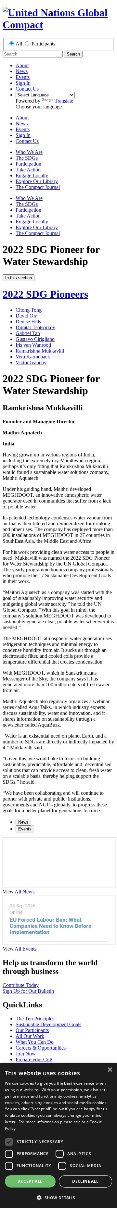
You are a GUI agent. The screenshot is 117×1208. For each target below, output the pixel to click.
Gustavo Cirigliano (35, 339)
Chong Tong (29, 310)
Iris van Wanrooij (33, 345)
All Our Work (30, 1036)
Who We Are (29, 152)
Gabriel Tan (28, 333)
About (22, 65)
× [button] (109, 1069)
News (22, 71)
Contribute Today (21, 985)
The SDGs (27, 158)
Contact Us (27, 89)
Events (23, 77)
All (19, 43)
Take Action (28, 169)
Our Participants (32, 1030)
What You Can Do (35, 1042)
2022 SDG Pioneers (45, 294)
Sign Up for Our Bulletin (28, 991)
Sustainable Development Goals (48, 1024)
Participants (43, 43)
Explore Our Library (37, 181)
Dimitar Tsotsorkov (35, 327)
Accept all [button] (30, 1181)
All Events (25, 949)
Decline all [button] (85, 1181)
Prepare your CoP (34, 1059)
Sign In (23, 83)
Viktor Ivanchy (31, 362)
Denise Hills (28, 321)
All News (24, 891)
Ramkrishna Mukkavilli (40, 351)
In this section (18, 277)
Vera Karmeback (33, 356)
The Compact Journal (38, 187)
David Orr (26, 315)
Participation (28, 164)
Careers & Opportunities (41, 1048)
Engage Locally (32, 175)
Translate (64, 101)
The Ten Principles (35, 1018)
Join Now (26, 1053)
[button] (58, 1197)
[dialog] (58, 1135)
